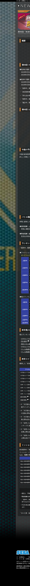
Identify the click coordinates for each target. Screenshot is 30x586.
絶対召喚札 (23, 397)
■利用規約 (19, 566)
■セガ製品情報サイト (22, 568)
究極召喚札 (23, 400)
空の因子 (24, 341)
